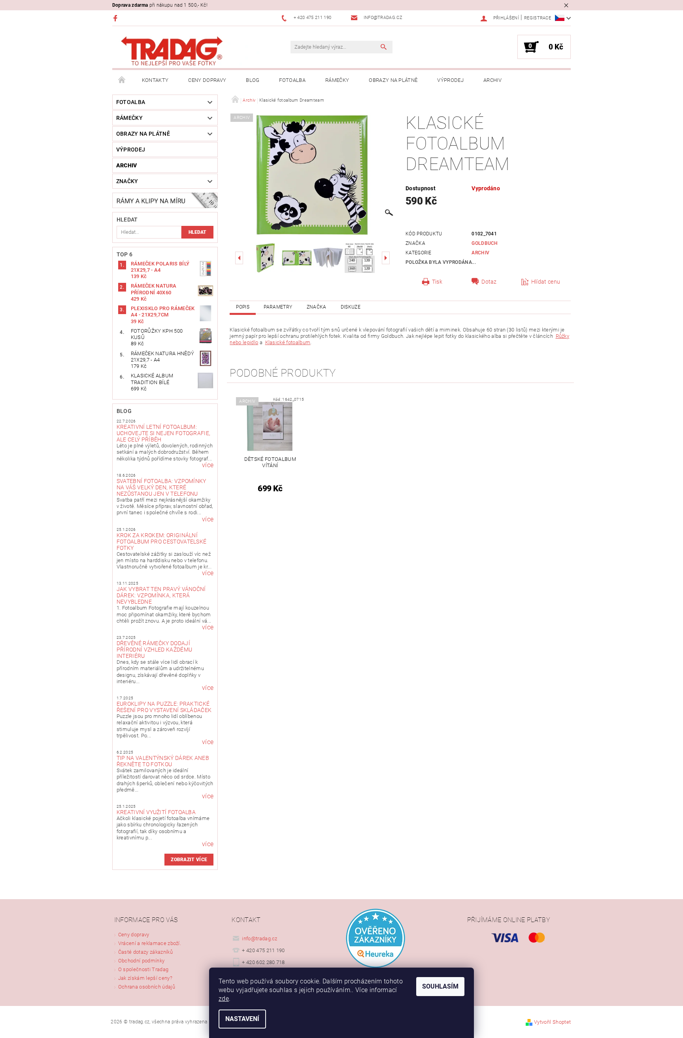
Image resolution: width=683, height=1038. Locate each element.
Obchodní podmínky (141, 961)
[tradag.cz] (189, 51)
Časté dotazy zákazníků (145, 952)
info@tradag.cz (259, 938)
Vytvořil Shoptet (552, 1022)
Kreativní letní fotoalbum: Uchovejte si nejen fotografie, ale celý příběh (164, 433)
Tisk (437, 281)
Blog (252, 80)
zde (224, 998)
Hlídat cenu (545, 281)
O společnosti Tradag (143, 969)
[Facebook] (116, 18)
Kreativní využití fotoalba (156, 812)
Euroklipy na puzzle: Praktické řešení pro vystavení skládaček (164, 707)
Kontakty (155, 80)
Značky (127, 181)
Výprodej (450, 80)
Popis (242, 307)
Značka (316, 307)
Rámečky (337, 80)
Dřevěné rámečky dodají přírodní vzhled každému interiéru (154, 649)
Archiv (492, 80)
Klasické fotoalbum (288, 342)
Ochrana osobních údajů (146, 987)
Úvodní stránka (122, 80)
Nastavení (242, 1019)
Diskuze (350, 307)
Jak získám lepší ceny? (145, 978)
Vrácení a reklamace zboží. (149, 943)
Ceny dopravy (207, 80)
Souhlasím (440, 986)
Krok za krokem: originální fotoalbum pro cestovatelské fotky (162, 541)
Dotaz (489, 281)
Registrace (537, 18)
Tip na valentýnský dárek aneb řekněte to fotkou (163, 761)
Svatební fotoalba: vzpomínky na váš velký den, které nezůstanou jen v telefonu (161, 487)
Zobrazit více (189, 859)
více (207, 465)
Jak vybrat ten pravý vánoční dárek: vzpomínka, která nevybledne (161, 595)
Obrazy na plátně (393, 80)
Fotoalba (292, 80)
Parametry (278, 307)
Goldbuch (485, 243)
